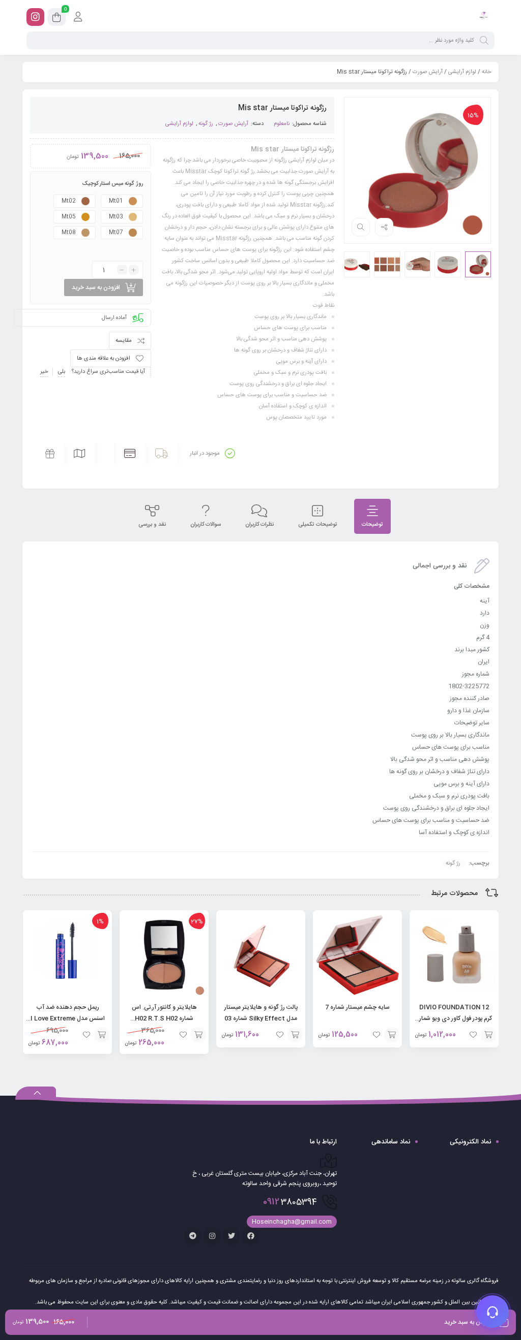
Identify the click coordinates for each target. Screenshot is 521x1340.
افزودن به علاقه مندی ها (103, 358)
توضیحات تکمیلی (317, 524)
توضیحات (372, 524)
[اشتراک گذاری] (384, 227)
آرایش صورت (428, 72)
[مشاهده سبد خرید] (56, 19)
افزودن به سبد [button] (488, 1034)
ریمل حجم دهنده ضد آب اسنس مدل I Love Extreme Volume (68, 1018)
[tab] (372, 516)
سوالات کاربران (205, 524)
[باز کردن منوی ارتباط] (492, 1311)
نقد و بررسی (152, 524)
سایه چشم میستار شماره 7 (357, 1007)
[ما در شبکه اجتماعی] (35, 17)
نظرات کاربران (259, 524)
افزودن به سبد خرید (96, 287)
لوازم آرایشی (462, 72)
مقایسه (123, 340)
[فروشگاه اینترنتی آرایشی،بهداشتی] (483, 16)
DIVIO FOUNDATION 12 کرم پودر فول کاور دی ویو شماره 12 (454, 1018)
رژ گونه (205, 124)
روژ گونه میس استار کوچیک (112, 183)
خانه (486, 72)
